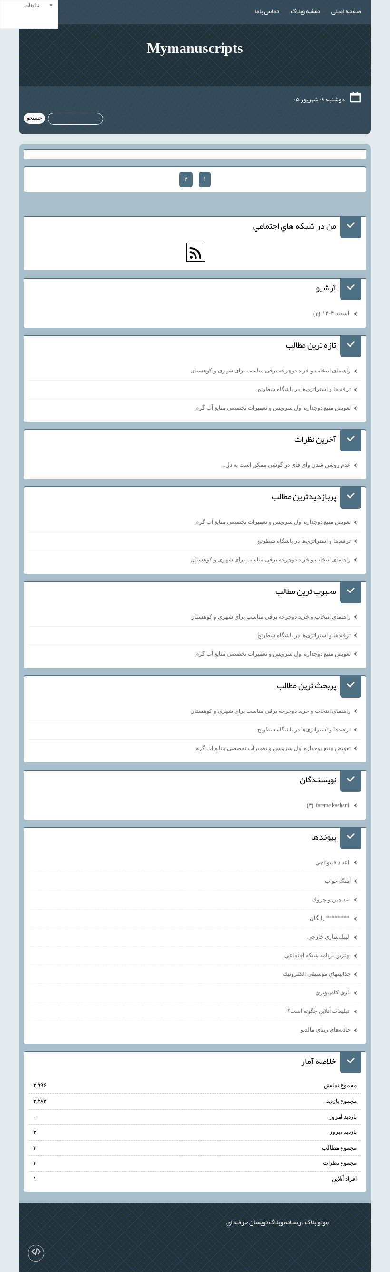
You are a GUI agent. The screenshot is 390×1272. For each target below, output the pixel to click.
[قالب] (36, 1253)
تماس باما (266, 11)
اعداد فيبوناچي (333, 862)
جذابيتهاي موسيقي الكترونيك (317, 974)
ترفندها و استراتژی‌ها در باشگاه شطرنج (304, 389)
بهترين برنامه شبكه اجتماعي (317, 955)
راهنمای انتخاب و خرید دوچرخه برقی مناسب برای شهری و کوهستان (270, 370)
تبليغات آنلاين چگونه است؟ (319, 1011)
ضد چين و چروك (331, 899)
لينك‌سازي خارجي (329, 936)
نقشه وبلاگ (305, 11)
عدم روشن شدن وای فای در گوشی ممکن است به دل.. (287, 464)
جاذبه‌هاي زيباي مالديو (326, 1029)
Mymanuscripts (195, 48)
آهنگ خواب (338, 881)
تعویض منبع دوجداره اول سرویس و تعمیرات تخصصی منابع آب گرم (273, 407)
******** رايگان (330, 918)
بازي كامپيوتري (333, 992)
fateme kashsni (329, 805)
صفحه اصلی (346, 11)
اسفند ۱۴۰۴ (332, 313)
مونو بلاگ (317, 1222)
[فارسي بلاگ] (347, 1220)
